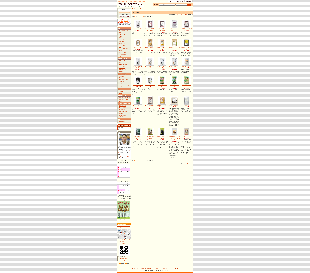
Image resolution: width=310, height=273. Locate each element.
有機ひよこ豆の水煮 (186, 66)
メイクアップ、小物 (123, 79)
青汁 (120, 62)
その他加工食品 (122, 54)
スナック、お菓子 (123, 52)
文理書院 (123, 243)
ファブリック (122, 101)
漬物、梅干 (121, 41)
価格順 (185, 14)
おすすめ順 (179, 14)
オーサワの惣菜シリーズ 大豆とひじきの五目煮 (174, 138)
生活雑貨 (121, 116)
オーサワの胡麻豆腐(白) (174, 105)
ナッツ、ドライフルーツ (124, 48)
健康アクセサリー (123, 69)
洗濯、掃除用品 (122, 106)
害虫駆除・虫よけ (123, 109)
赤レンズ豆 (186, 136)
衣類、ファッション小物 (124, 97)
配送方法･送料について (161, 268)
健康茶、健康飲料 (123, 64)
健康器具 (121, 93)
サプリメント (122, 60)
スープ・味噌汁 (122, 45)
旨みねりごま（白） (150, 85)
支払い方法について (150, 268)
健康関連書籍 (122, 121)
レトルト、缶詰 (122, 43)
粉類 (120, 32)
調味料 (120, 50)
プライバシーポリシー (174, 268)
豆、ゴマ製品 (122, 39)
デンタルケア (122, 68)
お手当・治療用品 (123, 66)
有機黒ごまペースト (138, 85)
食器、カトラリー (123, 111)
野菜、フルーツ (122, 38)
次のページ (190, 163)
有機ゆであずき (138, 29)
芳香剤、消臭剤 (122, 107)
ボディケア (121, 81)
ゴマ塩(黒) (186, 105)
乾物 (120, 47)
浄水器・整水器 (122, 115)
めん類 (120, 36)
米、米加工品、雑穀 (123, 30)
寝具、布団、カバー (123, 99)
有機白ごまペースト (138, 47)
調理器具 (121, 113)
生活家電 (121, 91)
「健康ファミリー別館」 (124, 156)
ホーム (133, 8)
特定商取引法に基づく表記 (137, 268)
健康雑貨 (121, 71)
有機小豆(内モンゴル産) (186, 29)
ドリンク (121, 56)
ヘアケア (121, 83)
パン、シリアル (122, 34)
